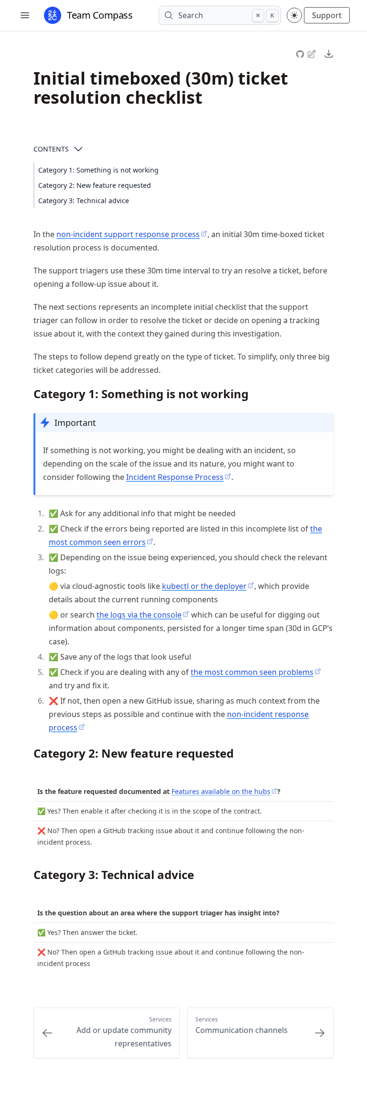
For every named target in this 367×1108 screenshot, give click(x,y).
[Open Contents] (78, 149)
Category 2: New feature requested (94, 185)
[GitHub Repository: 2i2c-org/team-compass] (301, 52)
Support (327, 15)
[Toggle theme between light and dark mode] (294, 15)
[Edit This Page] (312, 53)
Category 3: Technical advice (83, 200)
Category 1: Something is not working (98, 169)
